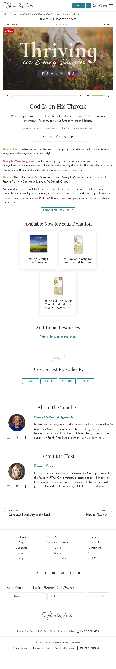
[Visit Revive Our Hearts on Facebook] (45, 573)
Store (58, 537)
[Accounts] (105, 5)
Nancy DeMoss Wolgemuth (53, 417)
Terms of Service (41, 648)
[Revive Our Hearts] (18, 5)
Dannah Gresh (44, 465)
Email (52, 596)
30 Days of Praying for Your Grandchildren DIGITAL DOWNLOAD (58, 304)
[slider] (44, 95)
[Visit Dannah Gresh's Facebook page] (25, 486)
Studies (21, 553)
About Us (95, 542)
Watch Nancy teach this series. (58, 336)
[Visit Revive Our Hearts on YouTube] (54, 573)
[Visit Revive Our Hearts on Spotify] (62, 573)
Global (58, 548)
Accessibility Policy (64, 648)
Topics (85, 381)
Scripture (49, 381)
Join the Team (95, 553)
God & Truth (86, 128)
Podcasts (21, 537)
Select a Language (90, 648)
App (21, 558)
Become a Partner (58, 558)
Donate (78, 5)
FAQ (95, 558)
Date (30, 381)
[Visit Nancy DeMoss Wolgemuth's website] (8, 437)
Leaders (58, 553)
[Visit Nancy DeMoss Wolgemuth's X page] (17, 437)
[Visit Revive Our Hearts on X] (70, 573)
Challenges (21, 548)
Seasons (67, 381)
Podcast (13, 13)
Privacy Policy (20, 648)
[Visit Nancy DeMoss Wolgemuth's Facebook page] (25, 437)
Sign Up (96, 596)
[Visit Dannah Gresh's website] (8, 486)
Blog (21, 542)
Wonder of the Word (58, 542)
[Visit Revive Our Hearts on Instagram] (37, 573)
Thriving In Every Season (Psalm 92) (50, 128)
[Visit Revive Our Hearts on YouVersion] (79, 573)
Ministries (66, 642)
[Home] (5, 14)
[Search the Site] (94, 6)
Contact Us (95, 548)
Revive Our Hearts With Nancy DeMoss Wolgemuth (39, 13)
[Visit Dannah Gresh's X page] (17, 486)
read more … (96, 437)
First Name (14, 596)
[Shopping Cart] (100, 6)
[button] (110, 5)
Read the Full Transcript (58, 210)
